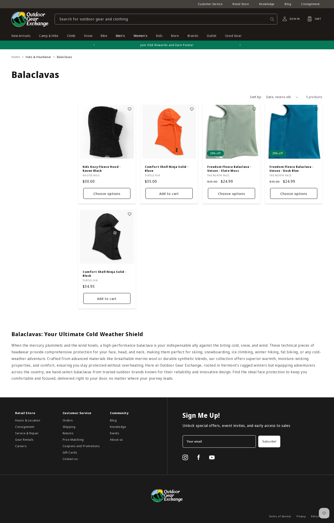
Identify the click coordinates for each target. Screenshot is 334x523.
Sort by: (255, 97)
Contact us (70, 459)
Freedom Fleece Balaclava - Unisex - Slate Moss (229, 169)
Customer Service (210, 4)
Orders (68, 420)
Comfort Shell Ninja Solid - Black (104, 274)
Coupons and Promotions (81, 446)
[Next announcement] (240, 45)
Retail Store (241, 4)
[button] (312, 19)
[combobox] (166, 19)
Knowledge (267, 4)
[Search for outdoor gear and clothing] (272, 19)
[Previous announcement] (94, 45)
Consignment (310, 4)
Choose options (107, 193)
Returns (68, 433)
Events (114, 433)
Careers (21, 446)
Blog (288, 4)
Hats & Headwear (38, 57)
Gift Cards (70, 452)
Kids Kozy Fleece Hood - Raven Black (102, 169)
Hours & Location (27, 420)
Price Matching (73, 439)
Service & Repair (27, 433)
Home (15, 57)
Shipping (69, 427)
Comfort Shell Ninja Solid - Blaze (166, 169)
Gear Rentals (24, 439)
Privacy (301, 516)
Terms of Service (280, 516)
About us (116, 439)
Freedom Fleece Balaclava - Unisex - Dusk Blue (291, 169)
